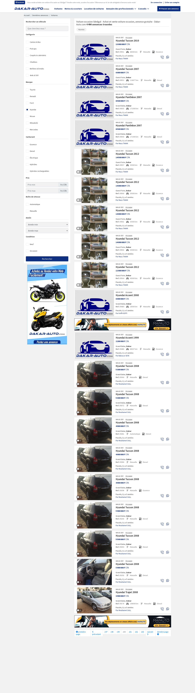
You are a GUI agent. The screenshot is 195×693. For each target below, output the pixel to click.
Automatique (35, 204)
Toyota (32, 89)
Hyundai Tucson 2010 (127, 40)
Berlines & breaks (37, 68)
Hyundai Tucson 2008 (127, 366)
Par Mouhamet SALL (123, 384)
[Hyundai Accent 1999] (94, 346)
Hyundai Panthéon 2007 (129, 97)
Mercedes (34, 129)
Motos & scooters (73, 8)
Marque (29, 82)
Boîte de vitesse (33, 197)
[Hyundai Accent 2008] (94, 303)
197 (106, 632)
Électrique (34, 158)
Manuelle (33, 211)
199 (118, 632)
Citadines (33, 62)
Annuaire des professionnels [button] (120, 8)
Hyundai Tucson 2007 (127, 68)
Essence (33, 144)
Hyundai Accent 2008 (127, 295)
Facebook (20, 2)
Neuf (32, 244)
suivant (150, 632)
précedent (96, 634)
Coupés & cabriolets (38, 55)
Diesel (32, 151)
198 (112, 632)
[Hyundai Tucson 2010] (94, 49)
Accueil (27, 15)
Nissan (32, 116)
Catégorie (30, 34)
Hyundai (33, 109)
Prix (27, 178)
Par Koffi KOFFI (121, 313)
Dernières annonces (40, 15)
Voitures (58, 8)
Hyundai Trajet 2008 (127, 592)
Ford (32, 103)
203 (142, 632)
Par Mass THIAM (122, 58)
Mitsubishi (34, 123)
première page (81, 633)
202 (136, 632)
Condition (30, 236)
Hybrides (33, 164)
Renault (33, 96)
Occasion (33, 251)
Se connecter (156, 2)
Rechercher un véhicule (36, 21)
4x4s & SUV (34, 75)
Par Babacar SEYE (122, 355)
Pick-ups (33, 48)
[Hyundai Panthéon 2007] (94, 105)
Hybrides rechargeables (39, 171)
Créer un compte (172, 2)
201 (130, 632)
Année (28, 218)
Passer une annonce (170, 8)
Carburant (30, 137)
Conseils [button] (142, 8)
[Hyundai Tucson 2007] (94, 77)
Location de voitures (94, 8)
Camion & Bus (35, 42)
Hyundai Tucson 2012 (127, 153)
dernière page (162, 632)
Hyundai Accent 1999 (127, 337)
